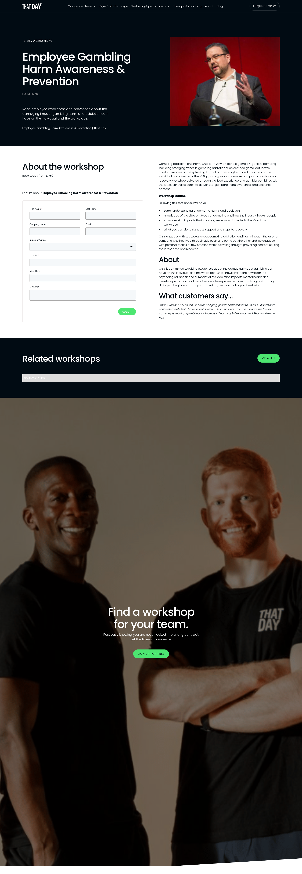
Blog (220, 6)
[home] (32, 6)
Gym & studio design (113, 6)
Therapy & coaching (187, 6)
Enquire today (264, 6)
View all (268, 358)
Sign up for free (151, 654)
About (209, 6)
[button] (82, 6)
